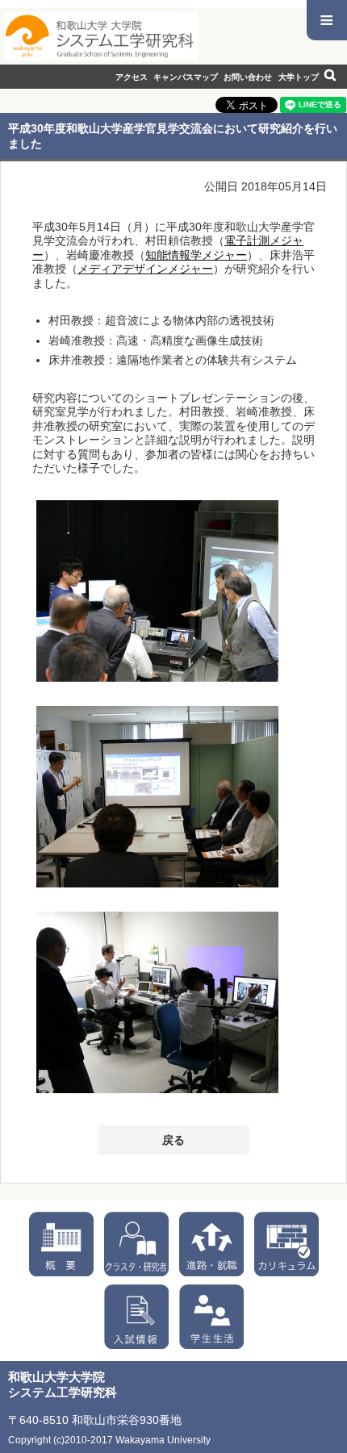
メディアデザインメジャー (145, 268)
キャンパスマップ (185, 77)
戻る (173, 1140)
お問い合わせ (248, 77)
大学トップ (298, 77)
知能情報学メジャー (196, 254)
